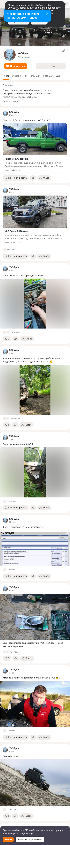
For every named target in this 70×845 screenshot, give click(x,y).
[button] (15, 66)
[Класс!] (5, 250)
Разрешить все (18, 21)
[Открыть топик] (35, 120)
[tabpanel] (35, 464)
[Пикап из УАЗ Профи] (35, 148)
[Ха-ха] (8, 332)
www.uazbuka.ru (43, 90)
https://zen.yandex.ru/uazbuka (19, 96)
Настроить (39, 21)
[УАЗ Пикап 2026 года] (35, 221)
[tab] (6, 76)
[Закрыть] (47, 14)
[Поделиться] (33, 178)
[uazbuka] (5, 113)
